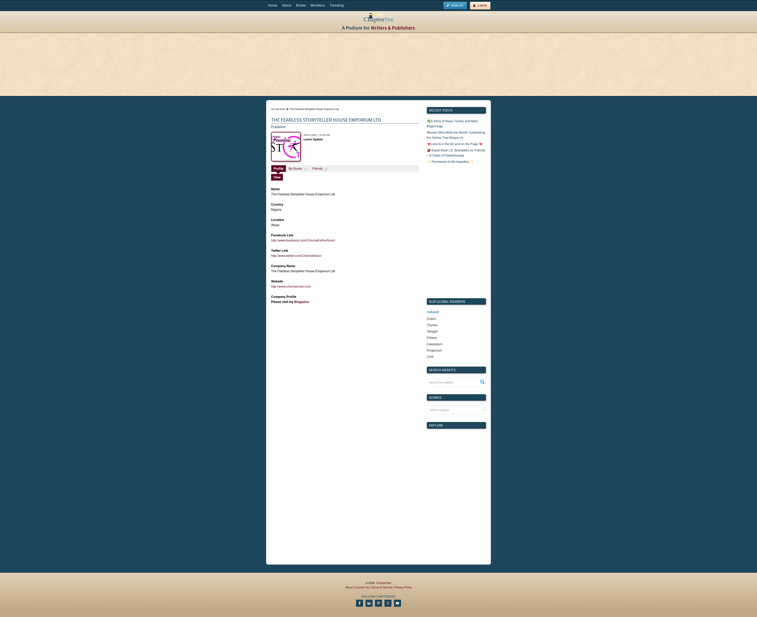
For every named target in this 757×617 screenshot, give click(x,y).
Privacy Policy (403, 587)
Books (301, 5)
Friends (319, 168)
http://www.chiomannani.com (291, 286)
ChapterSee (383, 583)
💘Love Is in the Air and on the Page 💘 (455, 144)
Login (482, 5)
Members (318, 5)
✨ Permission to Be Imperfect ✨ (450, 161)
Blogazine (301, 301)
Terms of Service (381, 587)
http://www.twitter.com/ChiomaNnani (296, 255)
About (286, 5)
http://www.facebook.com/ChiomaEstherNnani (303, 240)
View (277, 177)
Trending (337, 5)
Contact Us (362, 587)
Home (272, 5)
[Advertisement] (378, 64)
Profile (278, 168)
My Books (297, 168)
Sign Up (457, 5)
